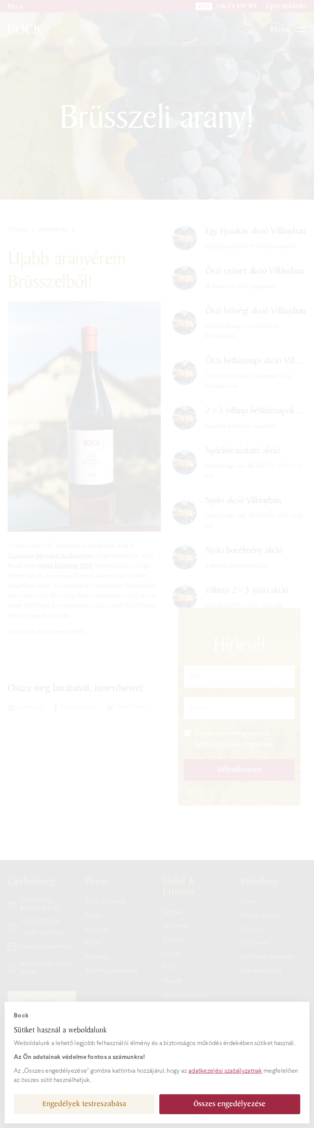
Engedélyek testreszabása (84, 1104)
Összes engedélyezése (230, 1104)
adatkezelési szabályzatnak (225, 1071)
